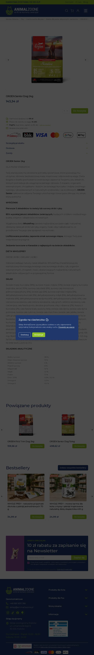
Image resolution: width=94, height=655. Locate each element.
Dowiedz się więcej (66, 327)
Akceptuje (38, 335)
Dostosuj (25, 335)
